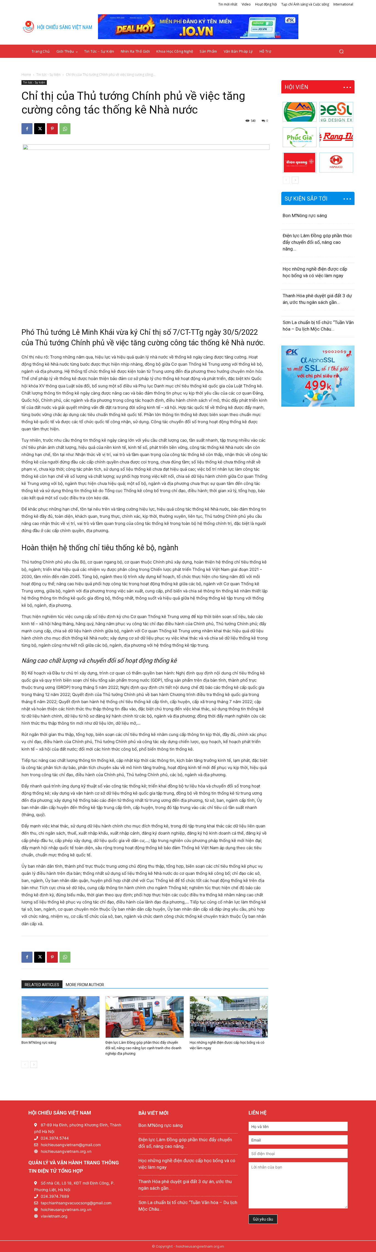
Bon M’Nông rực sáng (38, 1042)
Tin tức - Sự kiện (48, 74)
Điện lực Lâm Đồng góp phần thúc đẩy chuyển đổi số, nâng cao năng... (317, 242)
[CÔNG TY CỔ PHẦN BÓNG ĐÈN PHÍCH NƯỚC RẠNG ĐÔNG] (336, 137)
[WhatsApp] (64, 128)
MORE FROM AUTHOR (85, 985)
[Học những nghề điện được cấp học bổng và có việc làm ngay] (229, 1017)
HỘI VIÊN (296, 87)
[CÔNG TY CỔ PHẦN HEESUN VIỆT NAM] (336, 112)
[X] (39, 128)
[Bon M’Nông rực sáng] (60, 1017)
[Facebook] (26, 128)
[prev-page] (24, 1064)
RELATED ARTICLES (42, 985)
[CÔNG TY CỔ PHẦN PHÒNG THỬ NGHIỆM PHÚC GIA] (299, 137)
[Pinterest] (52, 128)
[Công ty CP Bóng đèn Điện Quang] (299, 162)
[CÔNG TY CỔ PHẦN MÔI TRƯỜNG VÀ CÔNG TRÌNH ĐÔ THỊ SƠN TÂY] (299, 112)
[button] (341, 51)
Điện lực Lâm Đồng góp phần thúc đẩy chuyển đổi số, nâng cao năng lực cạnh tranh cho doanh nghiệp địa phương (143, 1048)
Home (26, 74)
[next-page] (33, 1064)
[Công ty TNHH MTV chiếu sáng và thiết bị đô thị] (336, 162)
